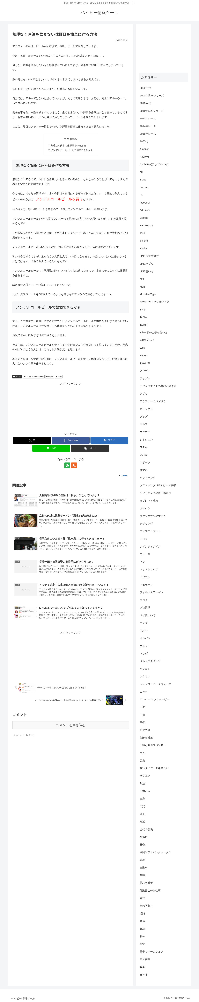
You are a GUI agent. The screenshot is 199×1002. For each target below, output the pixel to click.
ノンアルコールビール (35, 377)
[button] (90, 448)
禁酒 (60, 377)
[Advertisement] (70, 406)
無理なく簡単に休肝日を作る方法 (68, 145)
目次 (66, 138)
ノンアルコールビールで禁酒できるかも (72, 150)
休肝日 (50, 377)
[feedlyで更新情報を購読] (67, 465)
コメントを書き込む (71, 725)
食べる (18, 377)
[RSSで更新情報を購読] (74, 465)
